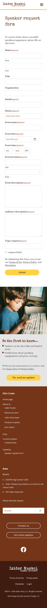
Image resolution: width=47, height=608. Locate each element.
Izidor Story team (12, 417)
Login (29, 584)
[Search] (40, 510)
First (7, 60)
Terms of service (16, 578)
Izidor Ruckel (10, 408)
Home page (8, 399)
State (7, 177)
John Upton (9, 427)
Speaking (7, 449)
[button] (23, 378)
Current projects (10, 439)
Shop (5, 434)
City (7, 167)
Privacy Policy (30, 262)
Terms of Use (15, 262)
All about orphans (12, 422)
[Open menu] (41, 4)
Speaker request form (14, 453)
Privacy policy (32, 578)
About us (6, 404)
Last (7, 70)
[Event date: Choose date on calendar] (34, 139)
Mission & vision (11, 412)
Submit (22, 272)
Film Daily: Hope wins (14, 492)
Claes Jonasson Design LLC (29, 596)
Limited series (10, 442)
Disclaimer (10, 265)
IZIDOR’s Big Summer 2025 (16, 479)
